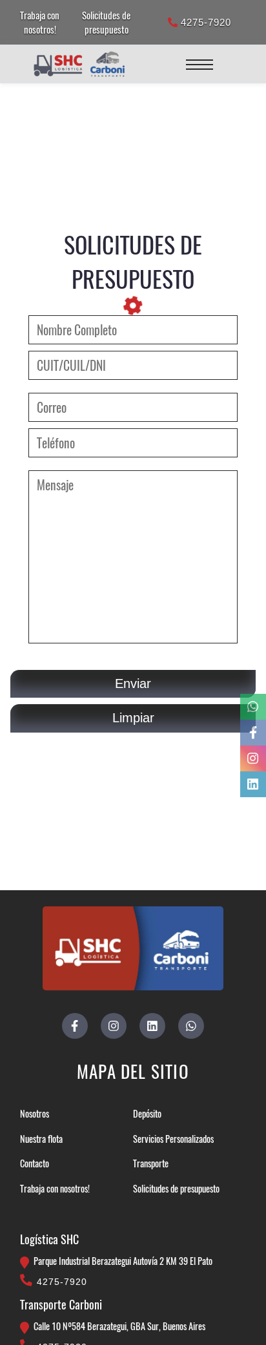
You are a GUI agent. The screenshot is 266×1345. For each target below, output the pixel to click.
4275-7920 (204, 22)
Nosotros (34, 1113)
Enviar (133, 683)
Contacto (34, 1163)
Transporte (151, 1163)
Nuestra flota (41, 1138)
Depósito (147, 1113)
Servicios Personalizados (173, 1138)
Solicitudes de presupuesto (106, 22)
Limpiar (133, 718)
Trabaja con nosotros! (39, 22)
